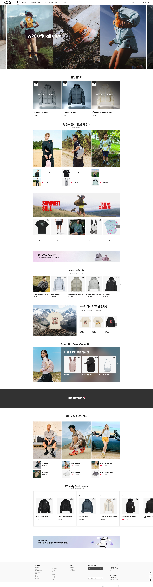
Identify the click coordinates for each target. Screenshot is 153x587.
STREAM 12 (66, 374)
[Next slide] (118, 226)
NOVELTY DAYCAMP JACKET (74, 237)
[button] (30, 93)
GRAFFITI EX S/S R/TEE (38, 237)
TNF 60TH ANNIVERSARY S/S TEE (85, 330)
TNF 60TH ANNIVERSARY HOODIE (110, 330)
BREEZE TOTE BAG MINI (104, 374)
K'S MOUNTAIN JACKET (105, 181)
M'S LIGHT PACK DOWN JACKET (40, 294)
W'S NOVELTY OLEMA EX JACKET (65, 548)
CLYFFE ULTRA (45, 496)
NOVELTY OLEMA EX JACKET (42, 548)
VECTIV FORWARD (75, 496)
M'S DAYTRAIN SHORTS (55, 237)
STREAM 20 (74, 181)
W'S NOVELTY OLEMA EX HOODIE (93, 294)
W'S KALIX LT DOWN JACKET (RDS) (108, 548)
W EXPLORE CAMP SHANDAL (106, 496)
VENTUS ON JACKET (83, 548)
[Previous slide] (62, 364)
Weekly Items (76, 518)
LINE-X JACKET (106, 294)
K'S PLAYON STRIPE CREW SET (107, 172)
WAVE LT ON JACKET (56, 294)
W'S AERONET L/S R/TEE (47, 172)
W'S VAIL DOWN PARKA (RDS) (129, 548)
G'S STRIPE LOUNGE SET (108, 237)
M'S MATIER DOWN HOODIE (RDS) (76, 294)
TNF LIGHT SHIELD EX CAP (87, 374)
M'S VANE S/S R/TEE (75, 172)
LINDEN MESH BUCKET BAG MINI (49, 181)
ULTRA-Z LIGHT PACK (90, 237)
